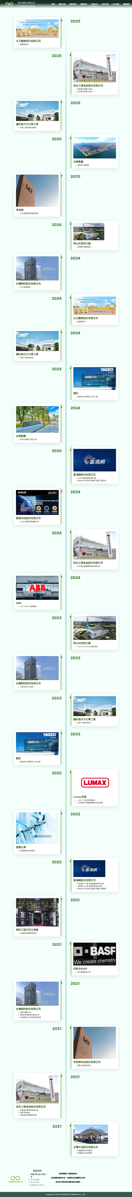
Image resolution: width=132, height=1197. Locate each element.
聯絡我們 (126, 4)
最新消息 (73, 4)
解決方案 (105, 4)
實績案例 (94, 4)
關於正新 (62, 4)
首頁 (53, 4)
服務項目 (83, 4)
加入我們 (116, 4)
